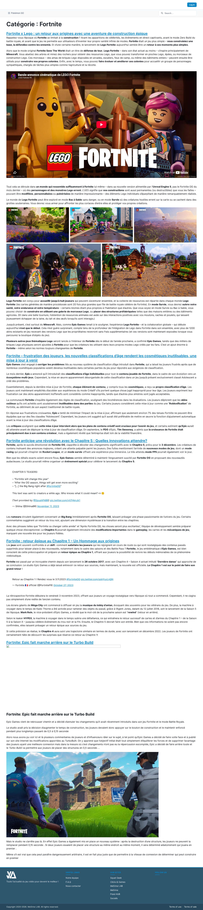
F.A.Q (68, 882)
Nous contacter (73, 886)
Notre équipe (72, 878)
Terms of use (175, 907)
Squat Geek (116, 878)
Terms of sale (190, 907)
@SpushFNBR (40, 500)
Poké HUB (115, 894)
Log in (192, 5)
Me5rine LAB (116, 886)
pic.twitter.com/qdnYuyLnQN (97, 579)
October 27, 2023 (63, 585)
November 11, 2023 (48, 506)
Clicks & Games (117, 882)
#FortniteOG (53, 486)
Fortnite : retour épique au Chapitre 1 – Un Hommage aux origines (62, 541)
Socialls (114, 898)
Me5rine (114, 890)
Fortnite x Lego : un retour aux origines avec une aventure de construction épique (77, 33)
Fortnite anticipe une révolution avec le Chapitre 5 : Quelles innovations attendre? (76, 441)
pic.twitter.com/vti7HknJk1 (65, 500)
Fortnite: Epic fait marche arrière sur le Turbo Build (49, 642)
